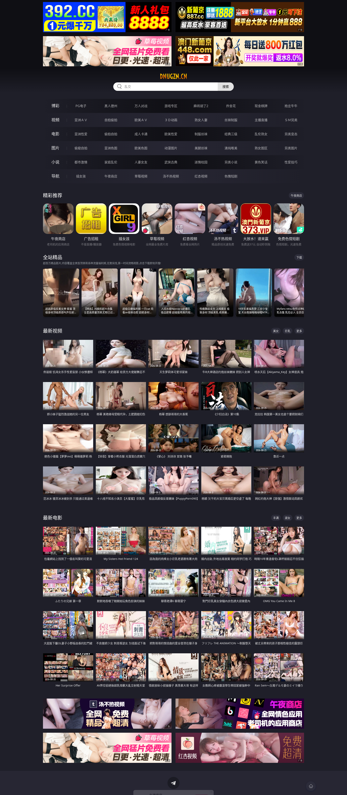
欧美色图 (141, 148)
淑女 (287, 518)
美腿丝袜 (201, 148)
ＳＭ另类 (291, 120)
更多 (299, 331)
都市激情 (81, 162)
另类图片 (291, 148)
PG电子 (81, 106)
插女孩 (81, 176)
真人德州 (110, 106)
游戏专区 (170, 106)
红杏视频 (201, 176)
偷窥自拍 (81, 148)
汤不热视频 (171, 176)
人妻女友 (141, 162)
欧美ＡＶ (141, 120)
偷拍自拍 (110, 134)
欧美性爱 (170, 134)
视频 (55, 120)
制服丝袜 (201, 134)
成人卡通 (141, 134)
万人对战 (141, 106)
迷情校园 (201, 162)
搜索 (225, 86)
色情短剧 (231, 176)
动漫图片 (170, 148)
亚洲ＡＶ (81, 120)
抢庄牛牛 (291, 106)
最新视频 (52, 330)
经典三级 (231, 134)
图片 (55, 148)
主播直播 (261, 120)
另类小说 (231, 162)
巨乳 (287, 331)
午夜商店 (110, 176)
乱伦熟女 (261, 134)
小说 (55, 162)
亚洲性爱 (81, 134)
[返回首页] (311, 786)
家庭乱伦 (110, 162)
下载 (299, 257)
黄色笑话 (261, 162)
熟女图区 (261, 148)
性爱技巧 (291, 162)
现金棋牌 (261, 106)
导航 (55, 176)
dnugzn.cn (173, 76)
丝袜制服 (231, 120)
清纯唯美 (231, 148)
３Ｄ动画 (170, 120)
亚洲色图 (110, 148)
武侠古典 (170, 162)
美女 (276, 331)
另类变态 (291, 134)
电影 (55, 134)
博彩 (55, 106)
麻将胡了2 (201, 106)
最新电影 (52, 517)
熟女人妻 (201, 120)
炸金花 (231, 106)
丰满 (276, 518)
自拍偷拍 (110, 120)
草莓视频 (141, 176)
